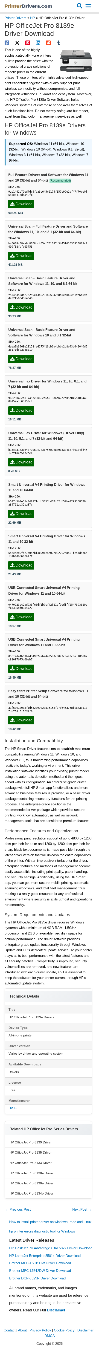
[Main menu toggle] (88, 6)
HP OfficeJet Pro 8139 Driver (30, 1142)
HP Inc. (14, 1108)
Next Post (82, 1209)
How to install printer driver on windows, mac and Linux (51, 1222)
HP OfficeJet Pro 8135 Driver (30, 1152)
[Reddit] (48, 43)
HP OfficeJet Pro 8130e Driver (31, 1183)
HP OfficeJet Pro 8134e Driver (31, 1193)
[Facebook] (7, 43)
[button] (80, 6)
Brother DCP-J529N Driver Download (37, 1278)
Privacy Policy (40, 1330)
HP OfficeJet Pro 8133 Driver (30, 1163)
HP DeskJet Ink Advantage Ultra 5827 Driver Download (50, 1248)
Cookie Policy (64, 1330)
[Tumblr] (58, 43)
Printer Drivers (15, 18)
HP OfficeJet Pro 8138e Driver (31, 1173)
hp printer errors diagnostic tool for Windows (42, 1231)
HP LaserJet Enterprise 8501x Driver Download (45, 1256)
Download (24, 204)
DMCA (49, 1336)
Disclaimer (56, 1310)
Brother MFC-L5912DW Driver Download (40, 1271)
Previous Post (18, 1209)
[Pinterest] (27, 43)
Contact (9, 1330)
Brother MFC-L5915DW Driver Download (40, 1263)
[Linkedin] (38, 43)
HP (32, 18)
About (22, 1330)
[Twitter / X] (17, 43)
